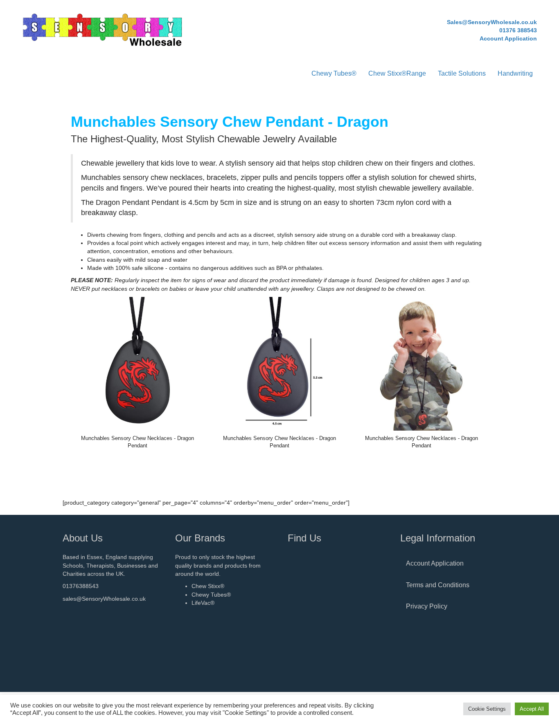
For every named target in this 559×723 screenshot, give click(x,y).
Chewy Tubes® (333, 73)
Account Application (435, 563)
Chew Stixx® (208, 586)
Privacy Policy (426, 606)
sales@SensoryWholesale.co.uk (104, 598)
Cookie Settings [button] (487, 709)
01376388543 (81, 586)
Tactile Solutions (462, 73)
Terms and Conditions (437, 585)
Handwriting (515, 73)
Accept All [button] (532, 709)
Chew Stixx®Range (397, 73)
